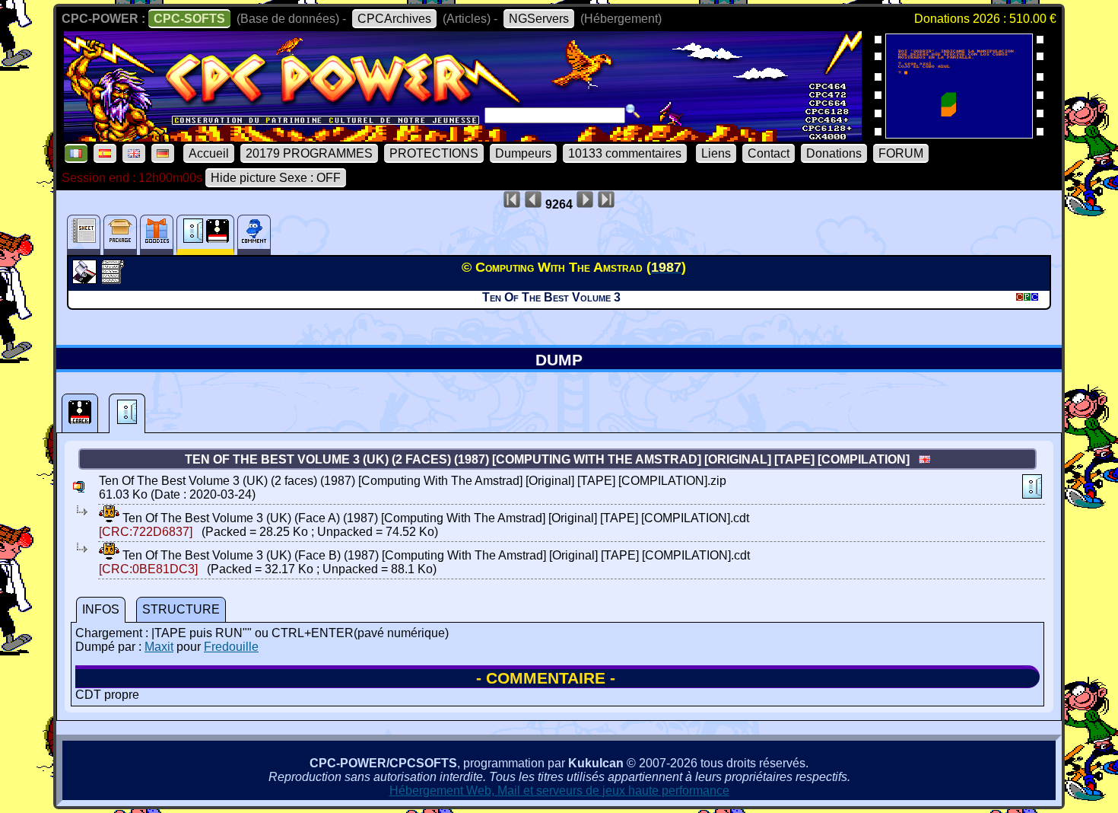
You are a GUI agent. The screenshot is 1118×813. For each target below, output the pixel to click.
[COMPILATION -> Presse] (86, 279)
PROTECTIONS (433, 153)
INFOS (100, 609)
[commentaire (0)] (254, 235)
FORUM (900, 153)
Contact (768, 153)
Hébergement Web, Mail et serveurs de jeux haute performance (559, 790)
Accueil (209, 153)
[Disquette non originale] (80, 413)
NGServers (539, 18)
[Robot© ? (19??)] (959, 133)
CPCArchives (394, 18)
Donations (834, 153)
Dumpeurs (523, 153)
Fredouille (231, 646)
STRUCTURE (181, 609)
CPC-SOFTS (189, 18)
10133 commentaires (624, 153)
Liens (716, 153)
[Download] (109, 518)
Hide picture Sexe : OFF (276, 177)
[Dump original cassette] (127, 413)
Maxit (159, 646)
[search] (632, 111)
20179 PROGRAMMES (309, 153)
